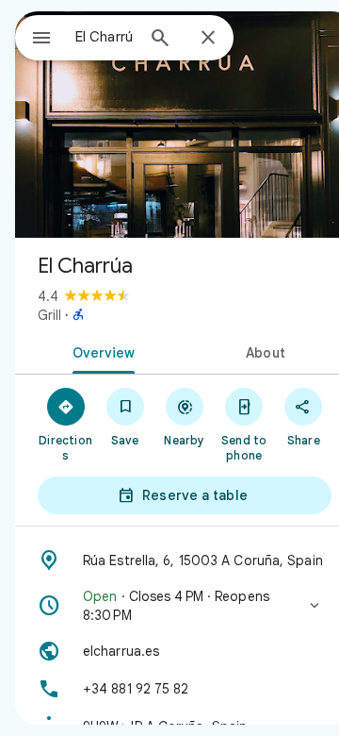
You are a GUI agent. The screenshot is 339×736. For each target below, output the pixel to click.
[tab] (100, 351)
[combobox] (104, 36)
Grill (49, 315)
